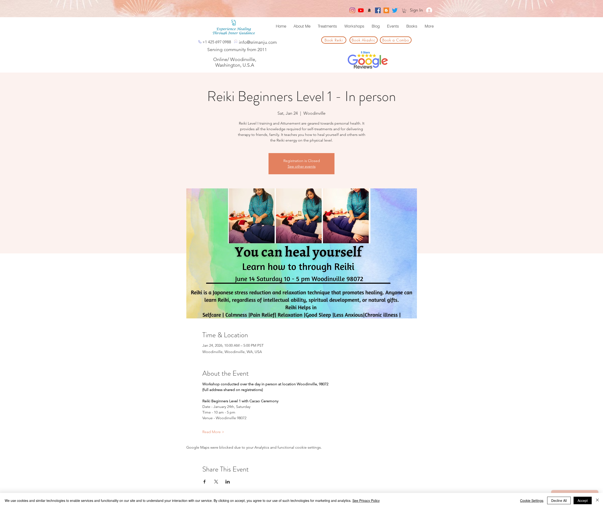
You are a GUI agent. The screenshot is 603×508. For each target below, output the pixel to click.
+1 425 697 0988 (216, 42)
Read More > (213, 432)
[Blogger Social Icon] (386, 10)
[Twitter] (395, 10)
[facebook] (378, 10)
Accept (583, 500)
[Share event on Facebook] (204, 482)
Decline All (559, 500)
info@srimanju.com (258, 42)
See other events (302, 166)
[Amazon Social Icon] (369, 10)
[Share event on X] (216, 482)
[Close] (597, 500)
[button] (404, 11)
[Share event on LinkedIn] (227, 482)
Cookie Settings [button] (531, 500)
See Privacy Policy (366, 500)
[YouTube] (361, 10)
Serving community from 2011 (237, 49)
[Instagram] (352, 10)
